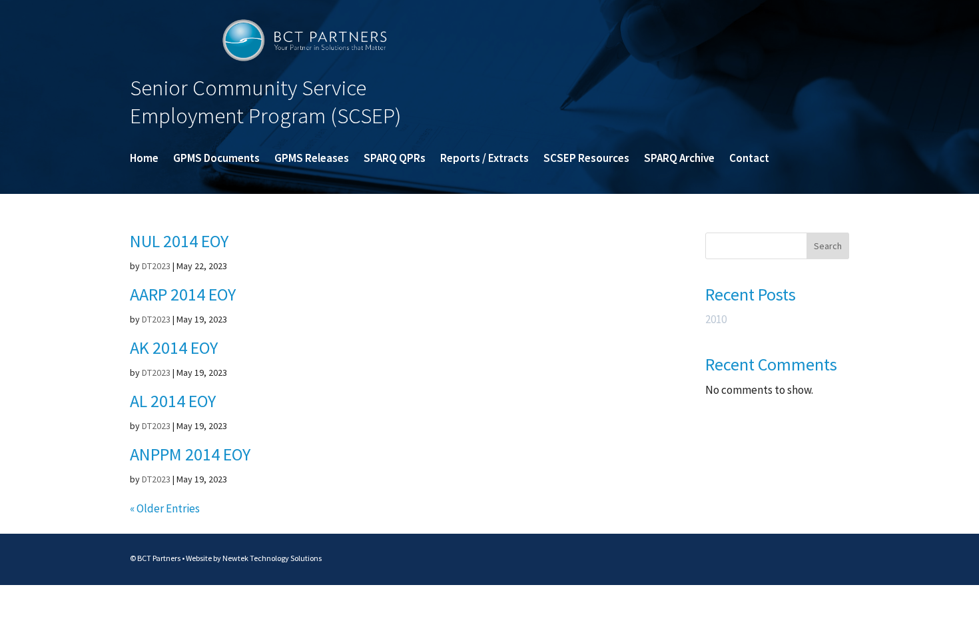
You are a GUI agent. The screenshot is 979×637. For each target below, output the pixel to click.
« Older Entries (165, 508)
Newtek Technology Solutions (272, 558)
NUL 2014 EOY (179, 241)
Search (828, 246)
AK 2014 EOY (174, 347)
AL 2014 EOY (173, 401)
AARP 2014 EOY (183, 294)
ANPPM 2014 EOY (190, 454)
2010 (716, 319)
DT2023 (156, 266)
